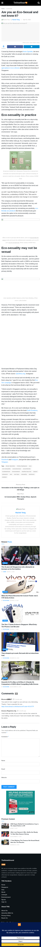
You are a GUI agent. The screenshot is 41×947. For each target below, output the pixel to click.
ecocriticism (26, 469)
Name (3, 760)
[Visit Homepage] (20, 3)
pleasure (5, 474)
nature (35, 471)
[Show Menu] (2, 3)
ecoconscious (17, 469)
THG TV (3, 902)
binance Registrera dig (8, 711)
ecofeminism (6, 471)
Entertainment (6, 897)
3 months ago (18, 699)
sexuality (24, 474)
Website (4, 777)
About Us (4, 910)
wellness (31, 474)
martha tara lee (26, 471)
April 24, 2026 (14, 600)
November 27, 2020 (16, 836)
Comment (5, 736)
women (4, 477)
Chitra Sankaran (22, 466)
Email (3, 769)
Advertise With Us (7, 913)
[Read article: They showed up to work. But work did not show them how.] (20, 641)
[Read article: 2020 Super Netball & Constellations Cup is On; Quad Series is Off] (5, 826)
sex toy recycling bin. (14, 242)
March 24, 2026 (15, 658)
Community (9, 8)
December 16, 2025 (16, 686)
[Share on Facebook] (15, 46)
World (3, 892)
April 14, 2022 (27, 19)
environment (16, 471)
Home (3, 8)
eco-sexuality (6, 469)
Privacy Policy (6, 915)
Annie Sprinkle (10, 466)
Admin (4, 571)
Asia (2, 889)
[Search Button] (39, 3)
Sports (3, 899)
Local (5, 563)
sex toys (16, 474)
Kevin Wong (6, 600)
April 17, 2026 (14, 629)
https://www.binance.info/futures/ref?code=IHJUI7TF (17, 706)
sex (11, 474)
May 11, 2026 (11, 571)
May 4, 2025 (14, 828)
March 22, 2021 (15, 844)
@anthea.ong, (21, 373)
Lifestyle (4, 894)
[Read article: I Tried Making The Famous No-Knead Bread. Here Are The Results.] (5, 842)
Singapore (4, 887)
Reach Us (4, 918)
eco (30, 466)
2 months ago (22, 711)
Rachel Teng (16, 19)
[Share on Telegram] (32, 46)
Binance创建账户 (6, 699)
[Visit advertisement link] (20, 803)
